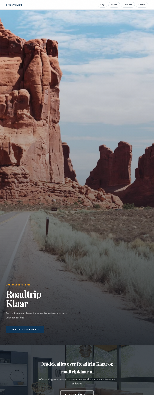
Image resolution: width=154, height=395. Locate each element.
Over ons (128, 4)
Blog (102, 4)
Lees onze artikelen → (25, 329)
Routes (114, 4)
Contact (142, 4)
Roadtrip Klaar (14, 4)
